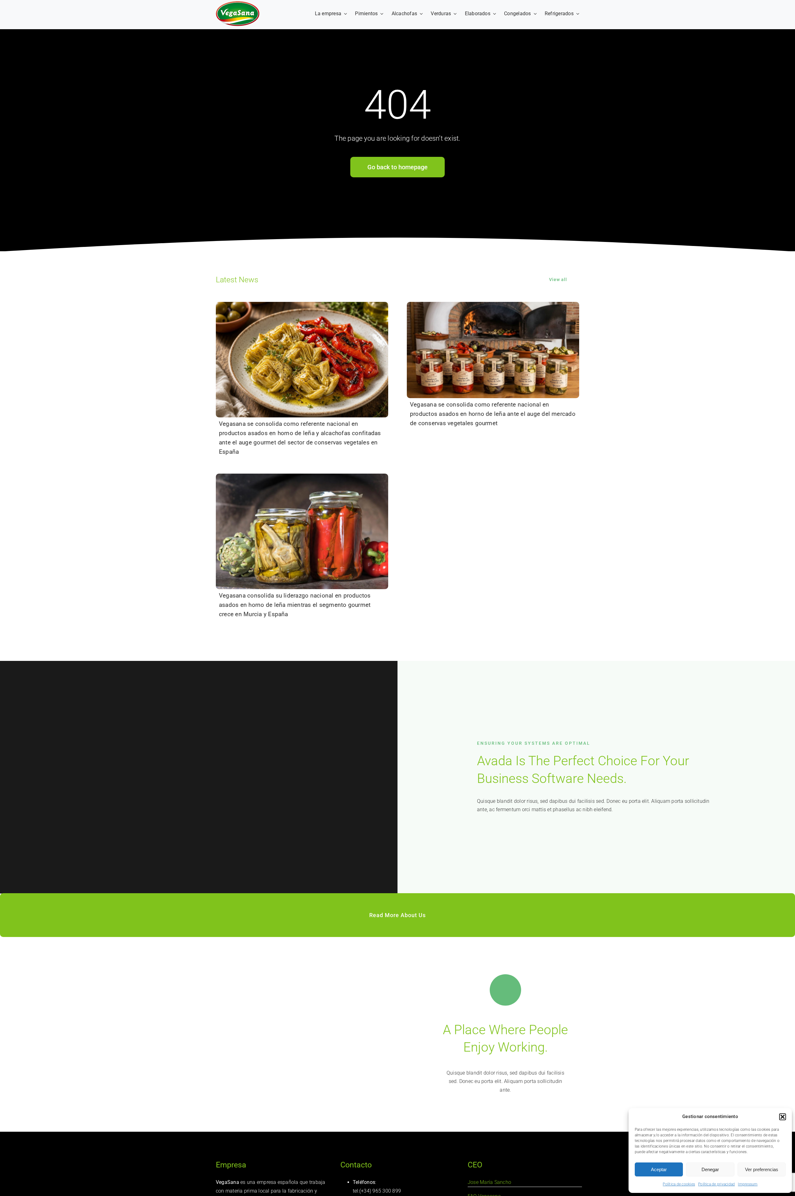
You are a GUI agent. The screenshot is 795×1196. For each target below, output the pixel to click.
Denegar (710, 1169)
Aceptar (659, 1169)
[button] (782, 1117)
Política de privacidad (716, 1184)
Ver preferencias (761, 1169)
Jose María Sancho (489, 1182)
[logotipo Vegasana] (237, 4)
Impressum (747, 1184)
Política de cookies (679, 1184)
